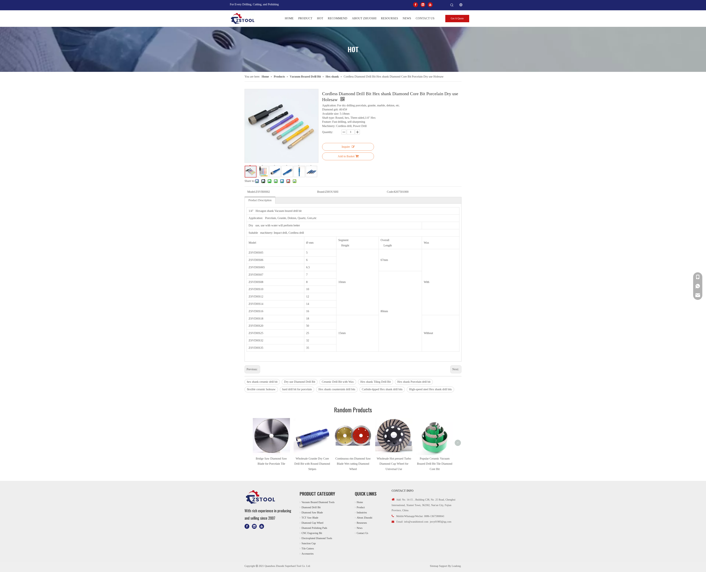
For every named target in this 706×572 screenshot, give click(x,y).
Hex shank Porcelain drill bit (413, 381)
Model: (251, 191)
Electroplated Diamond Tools (317, 538)
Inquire (346, 146)
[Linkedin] (422, 4)
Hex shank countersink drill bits (336, 389)
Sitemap (434, 566)
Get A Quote (457, 18)
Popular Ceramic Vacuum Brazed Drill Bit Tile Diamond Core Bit (434, 464)
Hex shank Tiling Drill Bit (375, 381)
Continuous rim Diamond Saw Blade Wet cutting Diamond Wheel (353, 464)
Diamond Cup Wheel (312, 522)
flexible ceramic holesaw (261, 389)
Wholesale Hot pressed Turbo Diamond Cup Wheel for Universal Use (394, 464)
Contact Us (362, 533)
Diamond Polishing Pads (314, 528)
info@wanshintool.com (416, 521)
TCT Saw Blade (310, 517)
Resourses (362, 522)
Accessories (307, 553)
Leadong (456, 566)
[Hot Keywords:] (452, 5)
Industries (362, 512)
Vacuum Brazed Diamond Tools (318, 502)
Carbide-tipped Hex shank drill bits (382, 389)
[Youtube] (430, 4)
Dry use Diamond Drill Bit (299, 381)
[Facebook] (415, 4)
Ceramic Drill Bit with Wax (338, 381)
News (359, 528)
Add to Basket (346, 156)
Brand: (321, 191)
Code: (390, 191)
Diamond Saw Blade (312, 512)
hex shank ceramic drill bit (262, 381)
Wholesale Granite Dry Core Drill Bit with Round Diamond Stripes (312, 464)
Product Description (260, 200)
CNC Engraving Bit (312, 533)
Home (360, 502)
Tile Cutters (308, 548)
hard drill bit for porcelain (297, 389)
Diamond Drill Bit (311, 507)
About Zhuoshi (364, 517)
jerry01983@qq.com (440, 521)
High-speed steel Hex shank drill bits (430, 389)
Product (361, 507)
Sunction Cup (309, 543)
